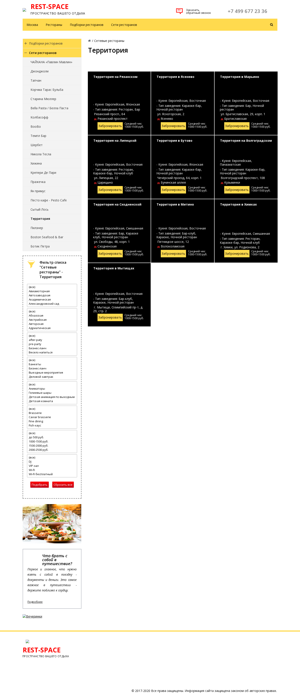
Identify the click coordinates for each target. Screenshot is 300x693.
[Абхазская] (52, 315)
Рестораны (54, 25)
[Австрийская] (52, 320)
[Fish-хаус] (52, 425)
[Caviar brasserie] (52, 417)
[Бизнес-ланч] (52, 348)
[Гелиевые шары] (52, 393)
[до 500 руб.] (52, 437)
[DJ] (52, 462)
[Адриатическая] (52, 328)
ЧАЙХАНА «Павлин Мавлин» (51, 62)
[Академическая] (52, 299)
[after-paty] (52, 340)
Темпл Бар (38, 136)
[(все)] (52, 287)
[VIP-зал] (52, 466)
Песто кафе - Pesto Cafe (49, 200)
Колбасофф (39, 117)
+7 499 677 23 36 (247, 11)
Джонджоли (40, 71)
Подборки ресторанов (86, 25)
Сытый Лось (40, 209)
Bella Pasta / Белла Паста (49, 108)
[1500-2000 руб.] (52, 446)
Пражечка (38, 182)
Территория (40, 219)
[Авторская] (52, 324)
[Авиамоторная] (52, 291)
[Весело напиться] (52, 352)
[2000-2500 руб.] (52, 450)
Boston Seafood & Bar (47, 237)
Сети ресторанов (124, 25)
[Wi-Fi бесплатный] (52, 474)
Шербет (37, 145)
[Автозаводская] (52, 295)
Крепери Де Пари (43, 172)
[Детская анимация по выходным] (52, 397)
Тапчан (36, 80)
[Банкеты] (52, 364)
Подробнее (35, 602)
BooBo (36, 126)
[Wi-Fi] (52, 470)
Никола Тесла (41, 154)
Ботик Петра (40, 246)
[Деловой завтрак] (52, 377)
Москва (32, 25)
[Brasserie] (52, 413)
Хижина (36, 163)
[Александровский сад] (52, 304)
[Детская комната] (52, 401)
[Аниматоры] (52, 389)
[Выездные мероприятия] (52, 373)
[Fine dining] (52, 421)
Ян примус (38, 191)
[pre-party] (52, 344)
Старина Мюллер (43, 99)
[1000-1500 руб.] (52, 441)
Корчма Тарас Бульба (47, 90)
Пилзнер (37, 228)
